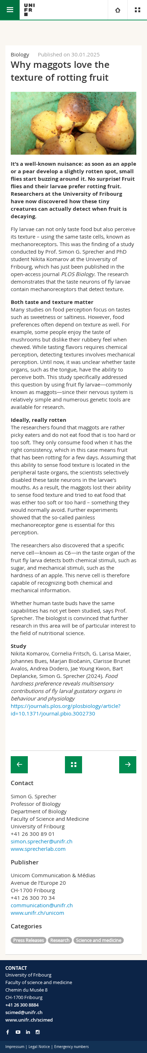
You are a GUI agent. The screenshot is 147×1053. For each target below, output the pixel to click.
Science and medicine (98, 940)
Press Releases (28, 940)
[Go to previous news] (19, 764)
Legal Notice (39, 1046)
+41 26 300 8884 (22, 1005)
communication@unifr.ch (42, 905)
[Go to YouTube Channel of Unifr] (18, 1032)
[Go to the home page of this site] (29, 10)
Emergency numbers (71, 1046)
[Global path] (117, 10)
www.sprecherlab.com (38, 848)
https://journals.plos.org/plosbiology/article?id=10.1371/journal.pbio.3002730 (65, 709)
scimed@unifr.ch (23, 1012)
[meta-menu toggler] (137, 10)
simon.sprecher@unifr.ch (41, 841)
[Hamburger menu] (10, 10)
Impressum (14, 1046)
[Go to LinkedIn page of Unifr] (28, 1032)
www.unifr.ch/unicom (37, 912)
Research (60, 940)
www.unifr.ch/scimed (29, 1020)
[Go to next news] (127, 764)
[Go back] (73, 764)
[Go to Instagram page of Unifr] (38, 1032)
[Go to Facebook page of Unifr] (7, 1032)
